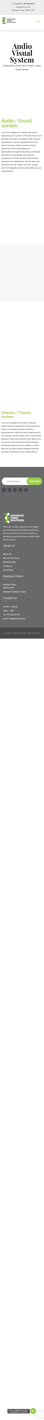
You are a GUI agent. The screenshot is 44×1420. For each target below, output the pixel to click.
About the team (9, 562)
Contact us (7, 566)
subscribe (34, 481)
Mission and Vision (11, 558)
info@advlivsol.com (23, 7)
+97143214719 (29, 4)
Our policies (8, 570)
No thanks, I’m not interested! (22, 777)
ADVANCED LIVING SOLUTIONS (29, 633)
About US (7, 554)
